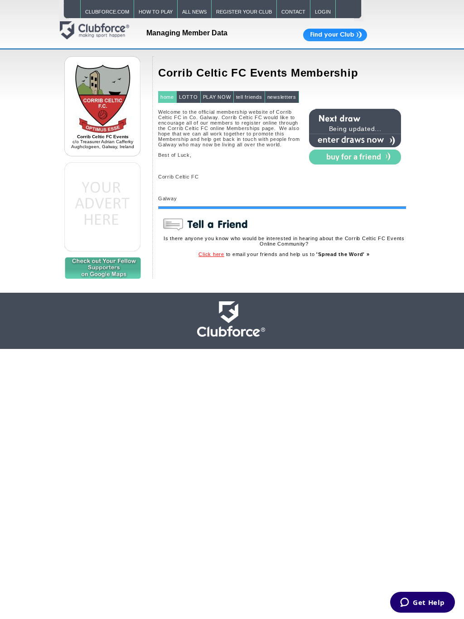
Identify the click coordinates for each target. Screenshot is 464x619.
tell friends (249, 97)
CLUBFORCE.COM (107, 12)
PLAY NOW (217, 97)
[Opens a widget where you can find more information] (422, 603)
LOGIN (323, 12)
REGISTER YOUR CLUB (244, 12)
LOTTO (188, 97)
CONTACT (293, 12)
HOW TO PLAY (156, 12)
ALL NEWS (194, 12)
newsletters (281, 97)
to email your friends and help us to (283, 254)
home (167, 97)
